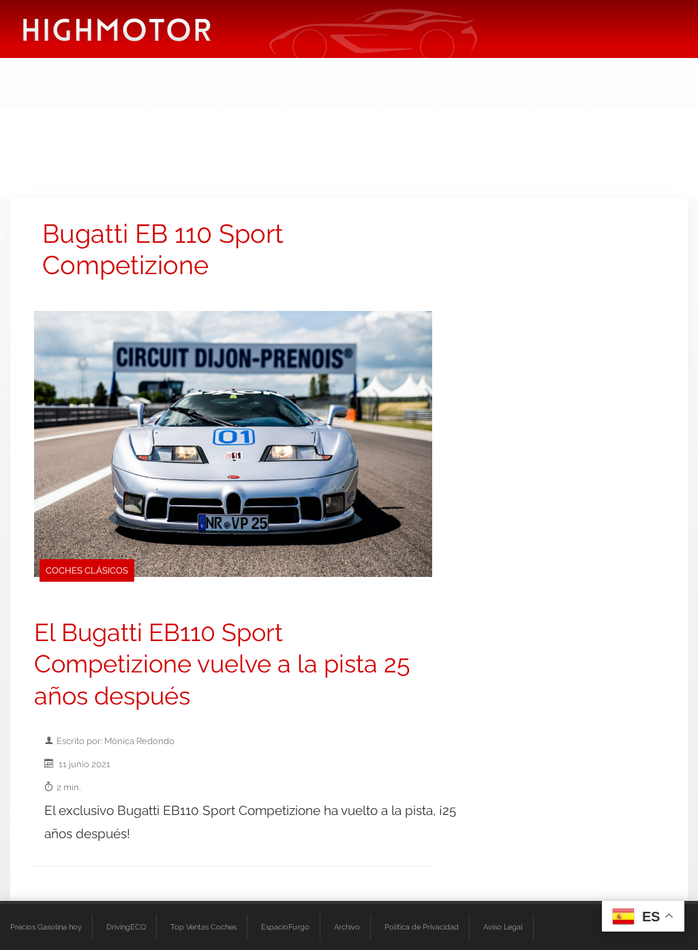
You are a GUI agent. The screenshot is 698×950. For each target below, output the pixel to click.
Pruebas (249, 91)
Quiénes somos (638, 91)
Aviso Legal (503, 927)
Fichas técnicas (330, 91)
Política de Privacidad (421, 927)
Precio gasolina (482, 91)
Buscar (560, 91)
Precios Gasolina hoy (46, 927)
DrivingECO (126, 927)
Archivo (347, 927)
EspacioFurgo (285, 927)
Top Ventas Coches (203, 927)
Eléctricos (182, 91)
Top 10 (406, 91)
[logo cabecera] (117, 29)
